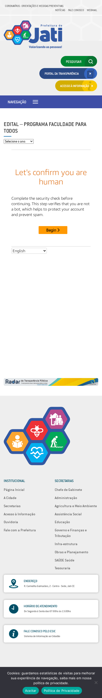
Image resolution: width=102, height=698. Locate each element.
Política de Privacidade (62, 691)
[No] (95, 682)
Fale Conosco (76, 10)
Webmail (92, 10)
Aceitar (30, 691)
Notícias (60, 10)
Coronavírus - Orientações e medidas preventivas (34, 6)
